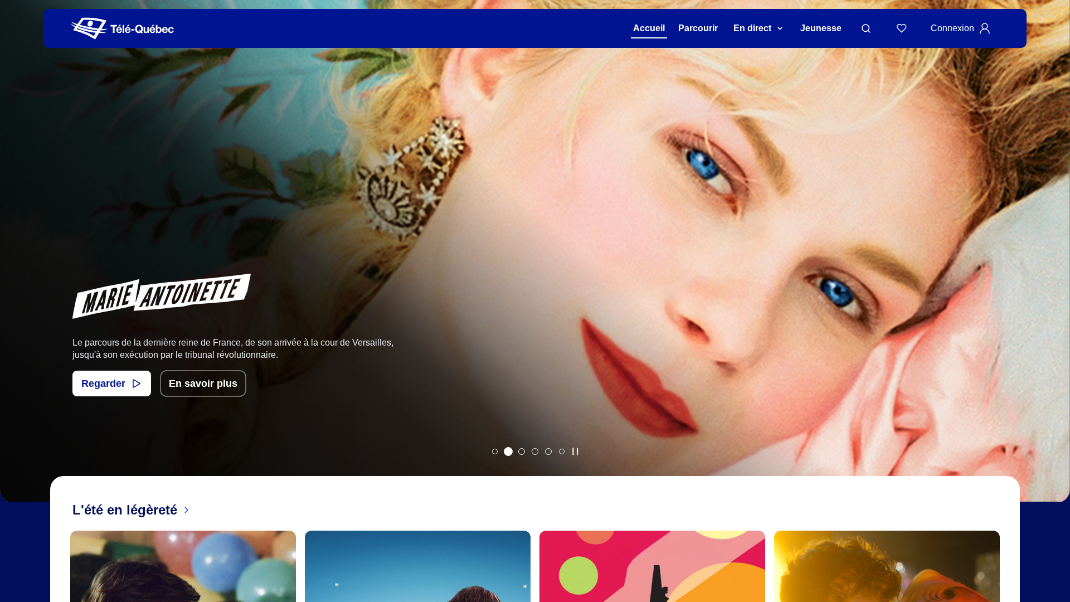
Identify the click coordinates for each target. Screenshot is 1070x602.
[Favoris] (901, 28)
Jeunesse (821, 28)
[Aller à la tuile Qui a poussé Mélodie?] (494, 451)
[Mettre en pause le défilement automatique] (575, 451)
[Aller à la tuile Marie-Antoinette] (508, 451)
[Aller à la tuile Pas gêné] (521, 451)
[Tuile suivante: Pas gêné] (1053, 265)
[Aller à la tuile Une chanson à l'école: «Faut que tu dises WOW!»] (561, 451)
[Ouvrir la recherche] (866, 28)
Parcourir (698, 28)
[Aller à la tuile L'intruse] (548, 451)
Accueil (649, 28)
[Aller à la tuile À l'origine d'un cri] (535, 451)
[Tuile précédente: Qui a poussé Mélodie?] (16, 265)
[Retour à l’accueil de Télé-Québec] (122, 29)
